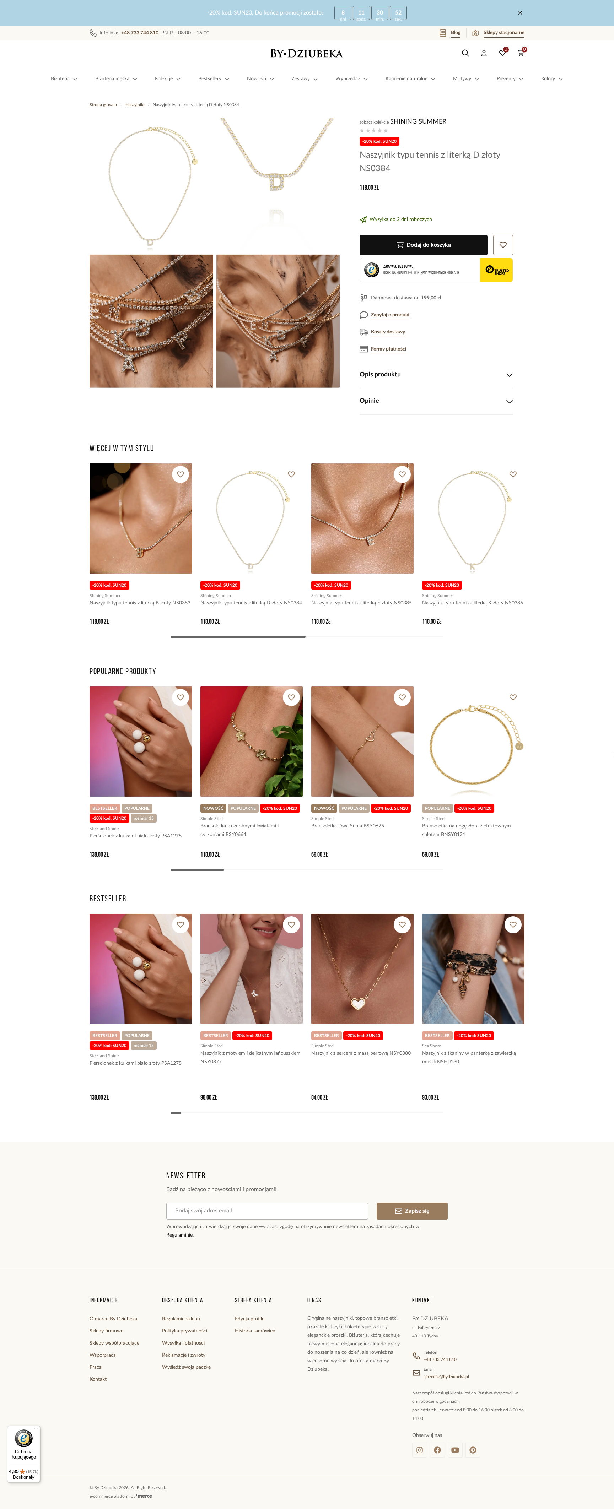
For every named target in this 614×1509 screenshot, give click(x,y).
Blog (455, 32)
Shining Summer (418, 122)
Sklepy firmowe (106, 1331)
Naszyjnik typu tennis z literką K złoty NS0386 (472, 603)
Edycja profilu (250, 1319)
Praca (96, 1367)
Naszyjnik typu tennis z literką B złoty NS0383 (140, 603)
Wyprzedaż (347, 78)
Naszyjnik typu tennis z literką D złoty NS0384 (251, 603)
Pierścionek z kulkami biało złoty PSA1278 (136, 836)
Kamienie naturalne (406, 78)
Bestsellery (209, 78)
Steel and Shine (104, 828)
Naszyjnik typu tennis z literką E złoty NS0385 (361, 603)
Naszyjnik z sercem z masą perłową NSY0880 (361, 1053)
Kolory (548, 78)
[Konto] (484, 53)
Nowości (256, 78)
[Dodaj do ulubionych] (180, 474)
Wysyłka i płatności (183, 1343)
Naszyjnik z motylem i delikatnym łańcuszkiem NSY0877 (250, 1057)
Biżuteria (60, 78)
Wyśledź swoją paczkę (186, 1367)
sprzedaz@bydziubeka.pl (446, 1376)
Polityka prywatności (184, 1331)
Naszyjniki (134, 105)
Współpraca (103, 1355)
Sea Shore (431, 1046)
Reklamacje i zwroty (183, 1355)
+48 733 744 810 (440, 1359)
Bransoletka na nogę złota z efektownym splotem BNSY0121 (466, 830)
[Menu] (36, 1430)
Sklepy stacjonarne (504, 32)
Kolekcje (164, 78)
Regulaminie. (180, 1235)
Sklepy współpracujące (114, 1343)
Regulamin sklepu (181, 1319)
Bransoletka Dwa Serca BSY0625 (347, 826)
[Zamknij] (520, 13)
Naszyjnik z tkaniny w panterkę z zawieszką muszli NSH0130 (469, 1057)
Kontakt (98, 1379)
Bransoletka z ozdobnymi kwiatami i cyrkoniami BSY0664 (239, 830)
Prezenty (506, 78)
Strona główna (103, 105)
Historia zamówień (255, 1331)
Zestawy (301, 78)
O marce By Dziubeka (113, 1319)
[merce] (144, 1496)
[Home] (307, 53)
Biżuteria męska (112, 78)
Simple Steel (211, 818)
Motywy (462, 78)
